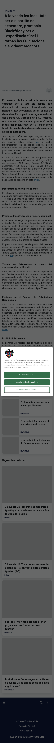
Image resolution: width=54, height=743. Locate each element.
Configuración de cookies (27, 389)
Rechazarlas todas (27, 375)
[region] (27, 371)
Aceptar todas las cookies (27, 382)
